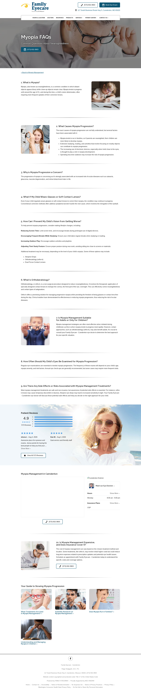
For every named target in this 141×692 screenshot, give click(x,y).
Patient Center (90, 17)
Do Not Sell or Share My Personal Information (88, 687)
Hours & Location (39, 17)
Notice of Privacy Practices (93, 684)
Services (79, 17)
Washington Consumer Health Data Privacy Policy (54, 687)
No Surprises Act (77, 684)
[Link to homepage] (39, 7)
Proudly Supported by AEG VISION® (82, 681)
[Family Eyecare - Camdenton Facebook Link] (70, 658)
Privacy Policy (108, 684)
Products (69, 17)
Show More (25, 448)
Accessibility (45, 684)
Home (28, 684)
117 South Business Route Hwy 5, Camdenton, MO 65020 (98, 10)
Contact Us (103, 17)
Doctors (50, 17)
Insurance (60, 17)
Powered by (57, 681)
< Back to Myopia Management (32, 72)
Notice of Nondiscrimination (60, 684)
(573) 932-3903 (91, 673)
